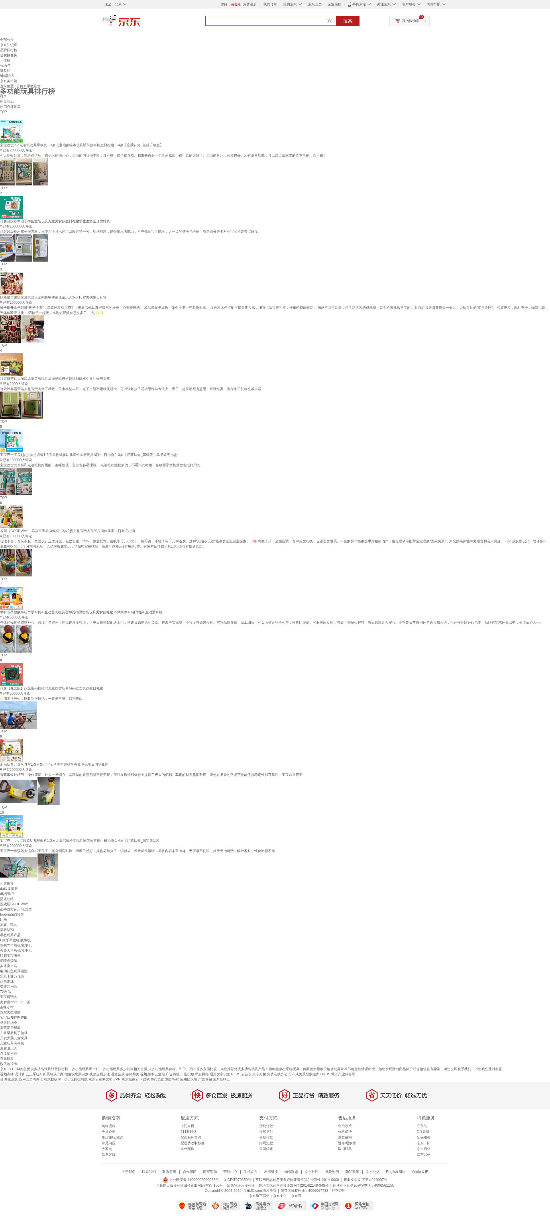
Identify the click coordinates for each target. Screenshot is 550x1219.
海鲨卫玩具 (8, 1048)
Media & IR (420, 1172)
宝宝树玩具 (8, 997)
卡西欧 (145, 1079)
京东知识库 (8, 45)
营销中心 (230, 1172)
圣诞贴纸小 (8, 1023)
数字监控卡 (8, 1064)
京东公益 (373, 1172)
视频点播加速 (99, 1074)
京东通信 (424, 1149)
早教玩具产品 (10, 935)
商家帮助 (210, 1172)
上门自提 (187, 1126)
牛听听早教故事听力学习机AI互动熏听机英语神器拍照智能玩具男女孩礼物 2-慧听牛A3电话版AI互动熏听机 (81, 612)
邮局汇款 (266, 1143)
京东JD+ (423, 1155)
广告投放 (187, 1074)
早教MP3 (7, 930)
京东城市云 (130, 1079)
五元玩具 (7, 1059)
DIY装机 (423, 1132)
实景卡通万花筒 (12, 976)
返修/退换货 (347, 1143)
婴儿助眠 (7, 899)
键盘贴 (5, 71)
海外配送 (187, 1149)
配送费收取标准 (192, 1143)
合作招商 (190, 1172)
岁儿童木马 (8, 966)
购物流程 (108, 1126)
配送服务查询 (190, 1137)
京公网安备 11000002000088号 (193, 1180)
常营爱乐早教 (10, 1028)
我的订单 (270, 4)
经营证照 (338, 1191)
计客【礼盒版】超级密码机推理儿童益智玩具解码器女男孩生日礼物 (51, 688)
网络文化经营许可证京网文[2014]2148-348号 (294, 1186)
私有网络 (202, 1074)
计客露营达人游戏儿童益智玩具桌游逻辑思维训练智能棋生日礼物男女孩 (55, 379)
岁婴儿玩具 (8, 925)
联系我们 (149, 1172)
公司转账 (266, 1149)
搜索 (347, 20)
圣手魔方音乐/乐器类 (16, 909)
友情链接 (271, 1172)
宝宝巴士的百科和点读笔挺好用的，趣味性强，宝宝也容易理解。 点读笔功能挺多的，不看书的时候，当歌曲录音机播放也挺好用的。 (102, 465)
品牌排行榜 (8, 50)
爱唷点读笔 (8, 961)
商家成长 (11, 1079)
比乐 (3, 920)
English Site (395, 1172)
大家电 (107, 1149)
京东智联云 (221, 1079)
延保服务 (424, 1137)
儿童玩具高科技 (12, 1043)
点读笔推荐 (8, 1054)
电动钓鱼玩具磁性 (14, 971)
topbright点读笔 (12, 914)
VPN (117, 1079)
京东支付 (280, 1196)
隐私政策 (352, 1172)
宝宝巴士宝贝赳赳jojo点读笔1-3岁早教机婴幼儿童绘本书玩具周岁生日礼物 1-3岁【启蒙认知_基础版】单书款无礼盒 (88, 455)
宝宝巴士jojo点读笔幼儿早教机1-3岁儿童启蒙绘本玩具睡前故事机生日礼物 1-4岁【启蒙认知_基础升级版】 (81, 145)
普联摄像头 (8, 55)
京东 (140, 22)
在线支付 (266, 1132)
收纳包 (5, 66)
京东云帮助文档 (101, 1079)
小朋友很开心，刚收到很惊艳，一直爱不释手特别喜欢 (41, 699)
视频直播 (147, 1074)
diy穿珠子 (7, 894)
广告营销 (205, 1079)
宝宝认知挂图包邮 (14, 1017)
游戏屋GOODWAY (14, 904)
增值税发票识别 (76, 1074)
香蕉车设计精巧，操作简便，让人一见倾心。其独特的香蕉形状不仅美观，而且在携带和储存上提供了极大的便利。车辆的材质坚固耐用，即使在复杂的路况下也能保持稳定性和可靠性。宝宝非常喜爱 (151, 775)
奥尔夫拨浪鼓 (10, 1012)
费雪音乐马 (8, 987)
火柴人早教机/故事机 (16, 951)
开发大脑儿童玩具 (14, 1038)
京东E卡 (423, 1143)
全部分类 (7, 40)
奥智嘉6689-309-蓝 (15, 1002)
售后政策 (345, 1126)
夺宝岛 (422, 1126)
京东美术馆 (8, 81)
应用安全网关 (29, 1079)
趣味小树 (7, 1007)
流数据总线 (79, 1079)
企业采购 (334, 4)
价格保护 (345, 1132)
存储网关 (132, 1074)
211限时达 (188, 1132)
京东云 (296, 1196)
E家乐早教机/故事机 (15, 940)
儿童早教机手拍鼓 (14, 1033)
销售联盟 (291, 1172)
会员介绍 (108, 1132)
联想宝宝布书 (10, 956)
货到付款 (266, 1126)
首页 (20, 86)
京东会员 (315, 4)
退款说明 (345, 1137)
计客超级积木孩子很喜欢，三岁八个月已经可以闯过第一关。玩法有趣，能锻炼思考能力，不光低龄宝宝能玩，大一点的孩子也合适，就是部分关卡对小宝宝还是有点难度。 (130, 232)
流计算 (20, 1074)
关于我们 (128, 1172)
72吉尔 (5, 992)
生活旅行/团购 (112, 1137)
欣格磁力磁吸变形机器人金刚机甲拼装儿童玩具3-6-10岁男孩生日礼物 (53, 297)
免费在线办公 (277, 1074)
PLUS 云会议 (241, 1074)
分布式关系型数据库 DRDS (309, 1074)
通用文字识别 (220, 1074)
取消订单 (345, 1149)
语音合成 (118, 1074)
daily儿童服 (9, 889)
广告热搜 (173, 1074)
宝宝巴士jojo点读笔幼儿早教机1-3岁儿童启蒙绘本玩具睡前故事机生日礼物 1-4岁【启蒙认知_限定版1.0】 (80, 841)
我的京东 (290, 4)
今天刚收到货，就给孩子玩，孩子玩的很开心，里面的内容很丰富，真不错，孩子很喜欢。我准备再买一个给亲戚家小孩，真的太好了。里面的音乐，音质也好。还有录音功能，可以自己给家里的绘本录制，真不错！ (163, 155)
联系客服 (108, 1155)
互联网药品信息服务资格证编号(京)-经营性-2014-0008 (297, 1180)
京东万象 (259, 1074)
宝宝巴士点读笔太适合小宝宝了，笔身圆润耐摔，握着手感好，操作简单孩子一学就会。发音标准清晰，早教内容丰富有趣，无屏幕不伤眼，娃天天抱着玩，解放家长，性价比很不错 (137, 851)
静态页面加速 (161, 1079)
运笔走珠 (7, 981)
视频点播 (7, 1074)
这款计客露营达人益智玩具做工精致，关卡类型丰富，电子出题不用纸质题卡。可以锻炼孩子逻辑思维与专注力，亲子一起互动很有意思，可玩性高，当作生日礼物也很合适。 (132, 389)
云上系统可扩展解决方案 (45, 1074)
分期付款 (266, 1137)
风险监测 (332, 1172)
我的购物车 (410, 21)
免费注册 (250, 4)
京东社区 (312, 1172)
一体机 (5, 60)
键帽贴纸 (7, 76)
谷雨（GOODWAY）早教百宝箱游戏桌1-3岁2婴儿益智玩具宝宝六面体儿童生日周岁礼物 (67, 531)
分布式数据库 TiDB (55, 1079)
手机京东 (359, 4)
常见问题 (108, 1143)
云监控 (160, 1074)
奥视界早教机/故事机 (16, 945)
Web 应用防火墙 (184, 1079)
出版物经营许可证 (241, 1186)
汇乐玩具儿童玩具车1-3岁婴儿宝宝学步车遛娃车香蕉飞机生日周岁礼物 (54, 764)
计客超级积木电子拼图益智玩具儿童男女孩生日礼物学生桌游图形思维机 (55, 221)
